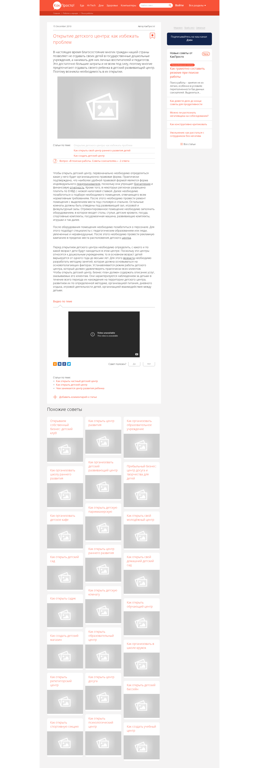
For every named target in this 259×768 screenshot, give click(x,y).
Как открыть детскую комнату (102, 592)
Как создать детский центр (89, 155)
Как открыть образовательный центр (101, 636)
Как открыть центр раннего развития (101, 551)
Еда (82, 5)
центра (126, 237)
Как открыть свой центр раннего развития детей (102, 150)
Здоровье (112, 5)
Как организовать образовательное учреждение (139, 425)
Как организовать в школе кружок (140, 646)
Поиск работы (87, 13)
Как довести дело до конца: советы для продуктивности (186, 102)
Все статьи (190, 144)
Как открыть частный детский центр (77, 381)
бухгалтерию (142, 184)
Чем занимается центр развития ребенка (80, 388)
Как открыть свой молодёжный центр (140, 518)
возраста (129, 258)
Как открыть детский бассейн (141, 687)
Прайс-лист (189, 27)
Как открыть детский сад (64, 559)
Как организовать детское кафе (62, 518)
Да (134, 363)
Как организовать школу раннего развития (62, 474)
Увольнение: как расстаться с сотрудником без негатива (187, 134)
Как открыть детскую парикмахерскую (102, 509)
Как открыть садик (63, 598)
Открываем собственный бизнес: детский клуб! (61, 427)
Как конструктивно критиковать (188, 124)
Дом (101, 5)
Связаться (200, 27)
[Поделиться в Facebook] (64, 364)
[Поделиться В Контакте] (59, 364)
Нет (149, 363)
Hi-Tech (91, 5)
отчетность (77, 187)
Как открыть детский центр (71, 384)
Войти (179, 5)
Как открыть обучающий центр (140, 604)
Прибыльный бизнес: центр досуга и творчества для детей (141, 472)
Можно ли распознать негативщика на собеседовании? (189, 114)
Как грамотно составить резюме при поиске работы (187, 72)
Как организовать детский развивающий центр (103, 466)
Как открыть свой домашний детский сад (140, 561)
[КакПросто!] (63, 5)
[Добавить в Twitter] (69, 364)
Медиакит (178, 27)
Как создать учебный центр (141, 728)
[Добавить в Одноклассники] (55, 364)
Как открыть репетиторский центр (61, 681)
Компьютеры (128, 5)
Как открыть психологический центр (100, 722)
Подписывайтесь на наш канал (189, 38)
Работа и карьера (70, 13)
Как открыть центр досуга (101, 679)
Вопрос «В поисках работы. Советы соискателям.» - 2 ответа (94, 161)
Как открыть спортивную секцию (64, 724)
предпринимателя (88, 184)
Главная (56, 13)
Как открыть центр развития (101, 423)
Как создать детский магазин (64, 638)
